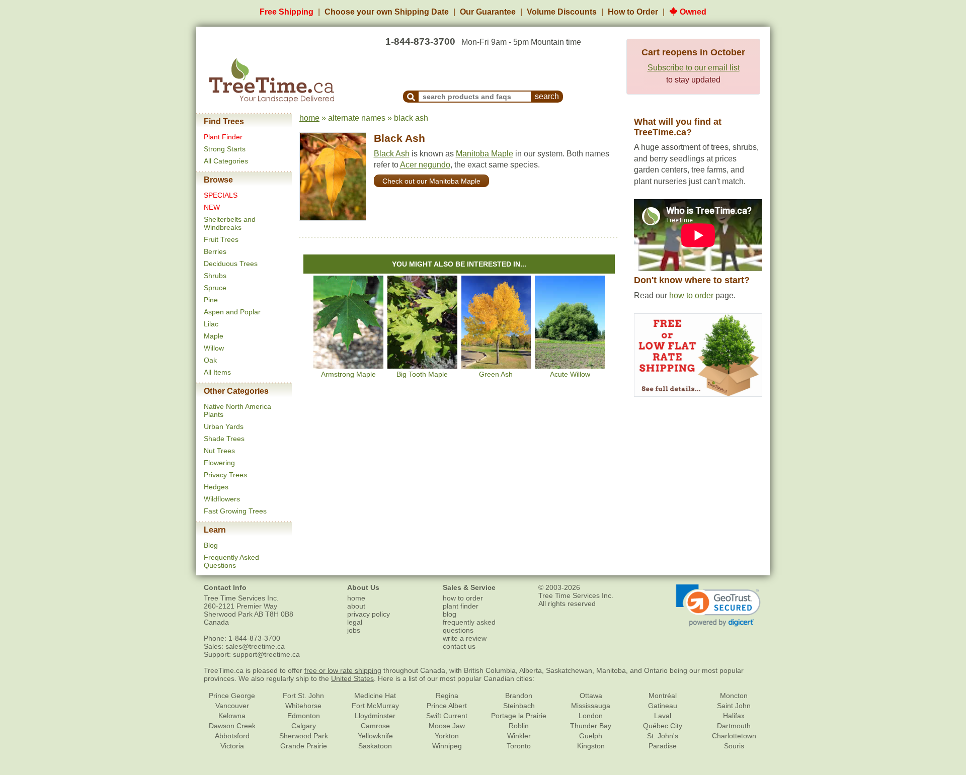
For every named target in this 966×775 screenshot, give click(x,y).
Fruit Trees (221, 239)
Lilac (211, 324)
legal (354, 622)
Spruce (215, 288)
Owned (692, 12)
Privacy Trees (225, 475)
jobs (353, 630)
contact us (459, 646)
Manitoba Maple (484, 153)
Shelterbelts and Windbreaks (230, 223)
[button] (718, 605)
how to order (691, 295)
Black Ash (399, 138)
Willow (214, 348)
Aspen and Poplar (232, 312)
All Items (217, 372)
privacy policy (368, 614)
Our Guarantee (488, 12)
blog (449, 614)
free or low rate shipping (342, 670)
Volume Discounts (562, 12)
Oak (210, 360)
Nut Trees (219, 451)
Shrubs (215, 276)
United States (352, 678)
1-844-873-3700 (420, 41)
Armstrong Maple (348, 374)
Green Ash (496, 374)
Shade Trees (224, 439)
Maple (213, 336)
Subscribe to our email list (694, 67)
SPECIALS (220, 195)
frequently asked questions (469, 626)
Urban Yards (224, 426)
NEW (212, 207)
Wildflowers (222, 499)
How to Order (633, 12)
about (356, 606)
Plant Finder (223, 137)
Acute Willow (570, 374)
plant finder (460, 606)
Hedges (216, 487)
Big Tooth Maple (422, 374)
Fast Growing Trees (235, 511)
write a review (465, 638)
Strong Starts (225, 149)
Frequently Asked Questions (231, 561)
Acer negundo (425, 164)
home (309, 118)
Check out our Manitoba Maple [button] (431, 181)
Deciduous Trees (231, 264)
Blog (211, 545)
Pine (211, 300)
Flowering (219, 463)
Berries (215, 251)
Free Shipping (286, 12)
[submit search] (411, 97)
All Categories (226, 161)
